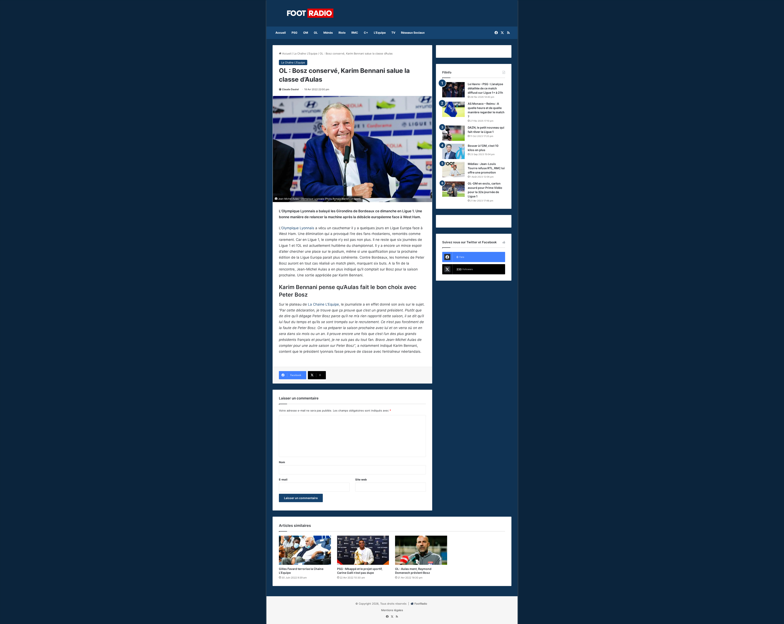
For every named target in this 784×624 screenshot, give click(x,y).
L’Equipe (380, 32)
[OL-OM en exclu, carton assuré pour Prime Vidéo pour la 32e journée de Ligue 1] (453, 189)
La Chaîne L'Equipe (305, 53)
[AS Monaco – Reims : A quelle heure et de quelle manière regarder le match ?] (453, 109)
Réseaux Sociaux (413, 32)
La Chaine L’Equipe (323, 304)
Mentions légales (392, 610)
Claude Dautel (290, 89)
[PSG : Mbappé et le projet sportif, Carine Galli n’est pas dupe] (363, 550)
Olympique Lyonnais (297, 228)
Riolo (342, 32)
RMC (354, 32)
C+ (366, 32)
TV (393, 32)
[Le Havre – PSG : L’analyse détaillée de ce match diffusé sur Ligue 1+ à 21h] (453, 89)
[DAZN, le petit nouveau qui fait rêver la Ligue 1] (453, 133)
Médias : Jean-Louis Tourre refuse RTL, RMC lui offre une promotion (486, 168)
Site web (361, 479)
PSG (294, 32)
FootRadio (420, 603)
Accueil (280, 32)
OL (316, 32)
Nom (282, 462)
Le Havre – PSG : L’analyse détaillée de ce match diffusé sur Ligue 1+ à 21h (485, 88)
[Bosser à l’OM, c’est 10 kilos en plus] (453, 151)
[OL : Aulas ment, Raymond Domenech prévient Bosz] (421, 550)
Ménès (328, 32)
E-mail (283, 479)
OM (305, 32)
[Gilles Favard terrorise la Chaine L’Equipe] (305, 550)
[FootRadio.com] (310, 13)
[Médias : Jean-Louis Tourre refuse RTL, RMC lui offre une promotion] (453, 169)
